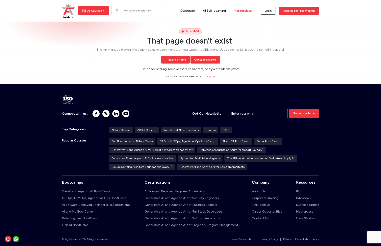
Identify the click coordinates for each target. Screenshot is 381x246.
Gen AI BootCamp (268, 141)
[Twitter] (106, 113)
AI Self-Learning (214, 10)
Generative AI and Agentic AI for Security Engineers (181, 198)
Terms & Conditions (243, 239)
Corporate (187, 10)
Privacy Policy (269, 239)
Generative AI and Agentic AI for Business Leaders (142, 158)
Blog (299, 191)
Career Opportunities (267, 211)
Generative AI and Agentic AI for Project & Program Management (152, 150)
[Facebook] (96, 113)
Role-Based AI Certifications (181, 130)
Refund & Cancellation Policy (301, 239)
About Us (259, 191)
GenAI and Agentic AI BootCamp (132, 141)
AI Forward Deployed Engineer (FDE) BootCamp (96, 205)
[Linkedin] (115, 113)
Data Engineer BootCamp (80, 218)
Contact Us (260, 218)
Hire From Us (261, 205)
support (211, 76)
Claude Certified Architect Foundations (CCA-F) (142, 167)
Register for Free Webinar (298, 10)
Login (268, 10)
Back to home (175, 59)
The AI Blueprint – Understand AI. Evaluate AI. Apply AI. (261, 158)
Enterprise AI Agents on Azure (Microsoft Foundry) (231, 150)
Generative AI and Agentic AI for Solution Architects (212, 167)
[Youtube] (125, 113)
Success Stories (307, 205)
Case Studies (305, 218)
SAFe (226, 130)
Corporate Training (265, 198)
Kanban (211, 130)
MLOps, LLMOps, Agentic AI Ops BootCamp (187, 141)
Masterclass (243, 10)
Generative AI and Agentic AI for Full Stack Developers (183, 211)
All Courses (94, 10)
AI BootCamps (121, 130)
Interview (303, 198)
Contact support (205, 59)
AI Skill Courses (146, 130)
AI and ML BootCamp (235, 141)
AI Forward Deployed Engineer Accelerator (174, 191)
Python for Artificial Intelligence (200, 158)
